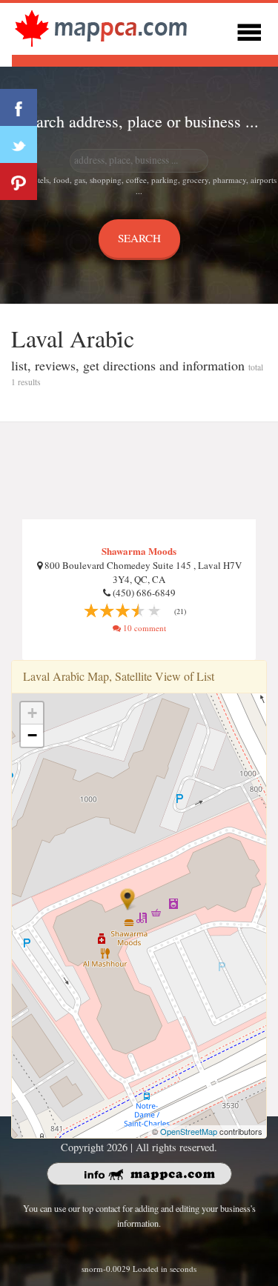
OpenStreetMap (188, 1131)
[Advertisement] (139, 471)
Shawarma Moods (139, 551)
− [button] (32, 735)
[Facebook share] (18, 107)
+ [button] (32, 713)
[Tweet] (18, 144)
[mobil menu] (249, 30)
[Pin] (18, 181)
